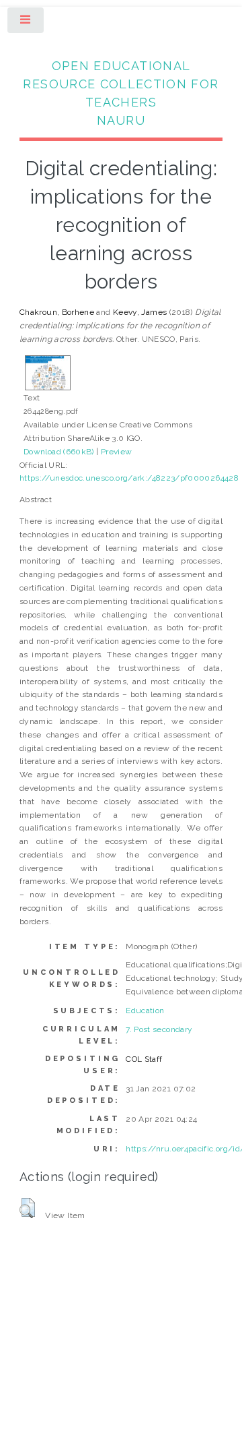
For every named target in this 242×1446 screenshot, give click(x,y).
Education (145, 1010)
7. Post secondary (159, 1029)
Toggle (26, 23)
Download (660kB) (59, 451)
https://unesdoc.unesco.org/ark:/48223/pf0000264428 (129, 478)
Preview (116, 451)
